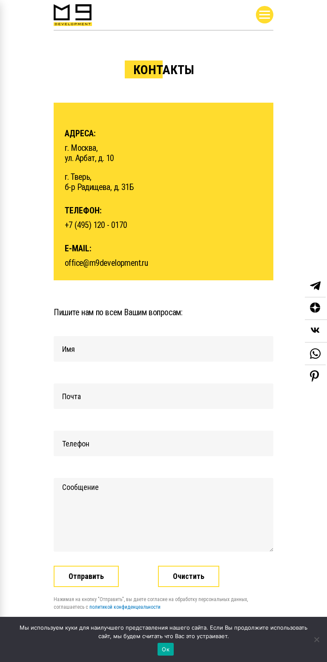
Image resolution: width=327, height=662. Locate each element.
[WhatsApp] (315, 354)
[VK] (316, 331)
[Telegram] (315, 286)
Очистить (188, 576)
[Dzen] (316, 308)
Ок (165, 649)
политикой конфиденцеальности (125, 607)
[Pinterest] (314, 376)
